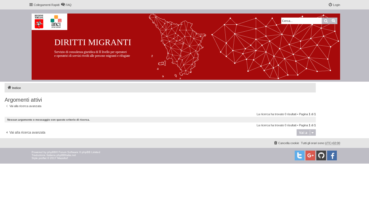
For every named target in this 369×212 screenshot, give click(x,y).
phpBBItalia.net (66, 155)
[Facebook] (332, 155)
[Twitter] (299, 155)
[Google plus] (310, 155)
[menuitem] (66, 5)
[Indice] (190, 45)
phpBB (51, 152)
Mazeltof (62, 158)
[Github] (321, 155)
